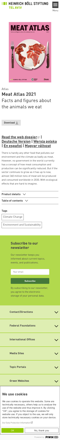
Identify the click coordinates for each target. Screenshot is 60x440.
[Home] (25, 5)
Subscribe (30, 281)
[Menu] (55, 5)
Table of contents (13, 200)
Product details (11, 194)
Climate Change (12, 217)
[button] (11, 123)
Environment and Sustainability (22, 224)
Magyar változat (38, 146)
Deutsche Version (16, 141)
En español (13, 146)
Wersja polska (45, 141)
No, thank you (41, 430)
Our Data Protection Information (16, 422)
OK (12, 430)
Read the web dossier (19, 137)
